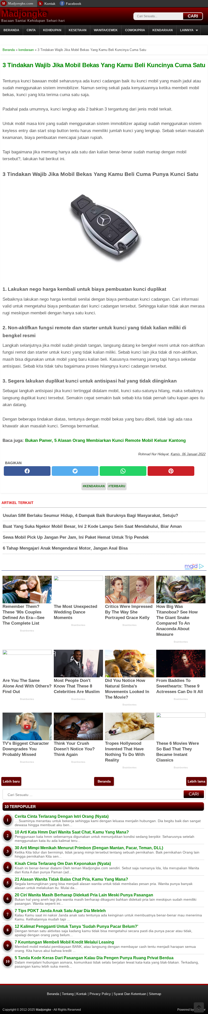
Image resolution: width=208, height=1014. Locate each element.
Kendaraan (162, 30)
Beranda (11, 30)
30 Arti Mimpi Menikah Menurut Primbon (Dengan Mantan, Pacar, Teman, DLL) (89, 848)
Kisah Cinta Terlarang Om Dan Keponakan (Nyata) (63, 863)
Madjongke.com (20, 3)
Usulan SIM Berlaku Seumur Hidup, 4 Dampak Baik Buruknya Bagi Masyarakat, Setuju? (90, 515)
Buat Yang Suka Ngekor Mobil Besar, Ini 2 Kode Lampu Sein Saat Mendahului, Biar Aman (92, 526)
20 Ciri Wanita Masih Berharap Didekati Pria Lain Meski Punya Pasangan (84, 895)
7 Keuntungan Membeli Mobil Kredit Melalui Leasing (64, 942)
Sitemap (155, 994)
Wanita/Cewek (106, 30)
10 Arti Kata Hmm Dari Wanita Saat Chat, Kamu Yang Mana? (72, 832)
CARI (193, 16)
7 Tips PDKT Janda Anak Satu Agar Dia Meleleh (60, 911)
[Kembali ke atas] (199, 1007)
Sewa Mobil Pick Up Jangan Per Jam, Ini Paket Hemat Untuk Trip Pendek (76, 537)
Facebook (73, 4)
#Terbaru (116, 486)
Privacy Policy (100, 994)
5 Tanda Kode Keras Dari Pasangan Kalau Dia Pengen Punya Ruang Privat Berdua (94, 958)
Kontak (49, 4)
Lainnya (187, 30)
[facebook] (27, 471)
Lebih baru (11, 781)
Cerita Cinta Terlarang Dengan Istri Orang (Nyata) (62, 816)
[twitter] (75, 471)
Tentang (68, 994)
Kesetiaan (77, 30)
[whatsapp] (123, 471)
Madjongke (24, 14)
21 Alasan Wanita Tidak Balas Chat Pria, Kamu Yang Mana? (71, 879)
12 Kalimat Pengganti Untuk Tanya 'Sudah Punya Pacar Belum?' (76, 926)
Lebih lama (196, 781)
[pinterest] (171, 471)
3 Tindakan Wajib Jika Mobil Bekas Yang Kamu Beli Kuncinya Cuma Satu (104, 65)
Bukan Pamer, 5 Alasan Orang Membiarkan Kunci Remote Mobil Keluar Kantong (105, 440)
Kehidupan (52, 30)
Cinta (31, 30)
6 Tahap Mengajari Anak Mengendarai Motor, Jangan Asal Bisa (65, 548)
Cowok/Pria (135, 30)
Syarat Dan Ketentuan (130, 994)
